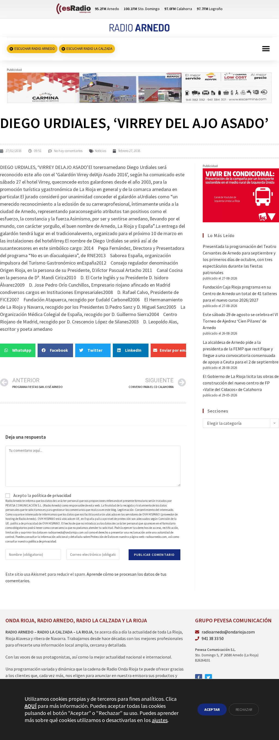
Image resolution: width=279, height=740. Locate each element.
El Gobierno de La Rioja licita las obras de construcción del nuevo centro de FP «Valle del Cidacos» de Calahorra (241, 383)
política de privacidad (51, 495)
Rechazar (244, 709)
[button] (266, 49)
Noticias (100, 150)
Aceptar (212, 709)
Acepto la (42, 495)
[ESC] (139, 87)
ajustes (160, 720)
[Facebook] (198, 677)
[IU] (241, 195)
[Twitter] (208, 677)
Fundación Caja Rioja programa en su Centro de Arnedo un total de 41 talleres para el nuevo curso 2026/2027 (240, 293)
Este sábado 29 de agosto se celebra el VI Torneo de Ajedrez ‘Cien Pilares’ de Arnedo (240, 321)
